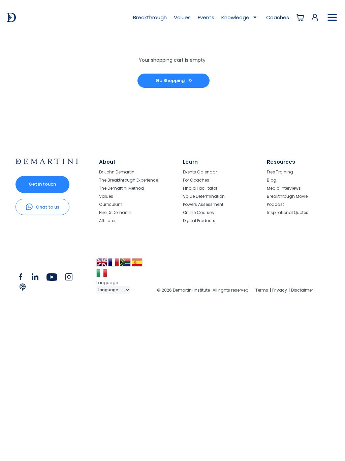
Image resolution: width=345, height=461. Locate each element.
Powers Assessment (203, 204)
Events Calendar (200, 172)
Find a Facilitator (200, 188)
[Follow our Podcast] (23, 288)
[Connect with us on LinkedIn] (35, 278)
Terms (261, 290)
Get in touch (42, 184)
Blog (271, 180)
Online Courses (198, 212)
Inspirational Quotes (287, 212)
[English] (102, 265)
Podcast (275, 204)
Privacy (279, 290)
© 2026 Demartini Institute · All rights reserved (203, 290)
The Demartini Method (121, 188)
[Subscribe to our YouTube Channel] (52, 278)
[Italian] (102, 275)
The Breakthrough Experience (128, 180)
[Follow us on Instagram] (69, 278)
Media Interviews (284, 188)
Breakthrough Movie (287, 196)
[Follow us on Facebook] (20, 278)
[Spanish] (138, 265)
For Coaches (196, 180)
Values (182, 17)
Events (206, 17)
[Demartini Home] (47, 162)
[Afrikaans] (126, 265)
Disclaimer (302, 290)
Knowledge (236, 17)
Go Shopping (171, 80)
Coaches (277, 17)
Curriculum (110, 204)
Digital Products (199, 220)
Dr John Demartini (117, 172)
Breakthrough (150, 17)
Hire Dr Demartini (115, 212)
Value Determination (204, 196)
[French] (114, 265)
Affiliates (108, 220)
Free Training (280, 172)
